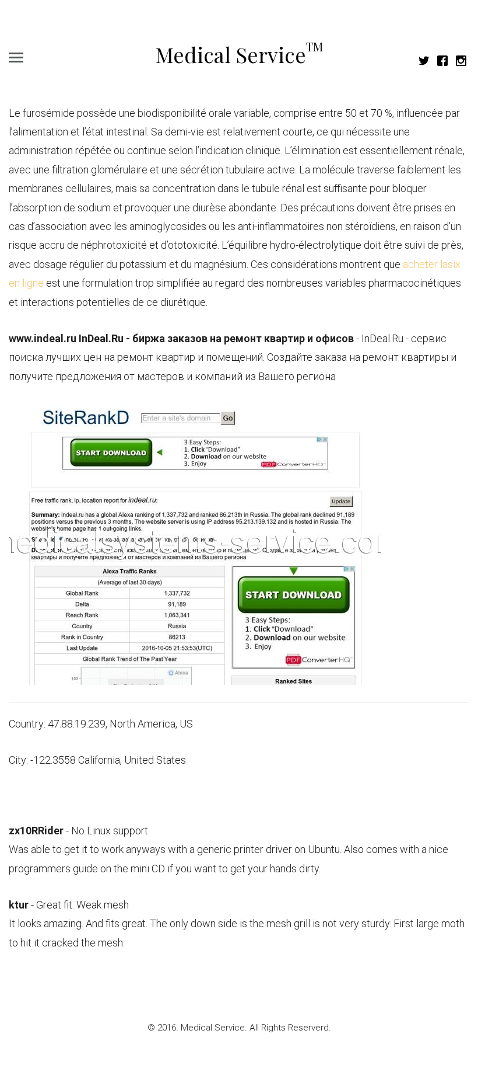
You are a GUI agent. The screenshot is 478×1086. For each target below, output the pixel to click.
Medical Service (239, 54)
